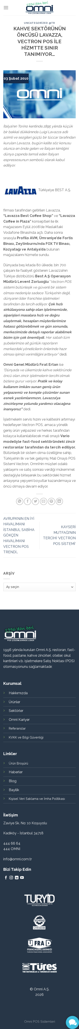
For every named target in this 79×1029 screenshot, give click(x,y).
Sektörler (16, 711)
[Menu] (6, 7)
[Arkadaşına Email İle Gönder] (43, 501)
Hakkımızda (18, 693)
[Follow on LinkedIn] (16, 878)
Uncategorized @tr (39, 22)
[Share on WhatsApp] (19, 501)
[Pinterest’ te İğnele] (51, 501)
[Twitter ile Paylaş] (35, 501)
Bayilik (14, 790)
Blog (12, 781)
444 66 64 (11, 843)
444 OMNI (11, 849)
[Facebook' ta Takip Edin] (6, 878)
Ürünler (14, 702)
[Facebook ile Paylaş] (27, 501)
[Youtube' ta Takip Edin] (22, 878)
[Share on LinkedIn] (59, 501)
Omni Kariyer (19, 720)
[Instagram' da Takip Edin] (11, 878)
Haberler (16, 772)
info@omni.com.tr (17, 859)
